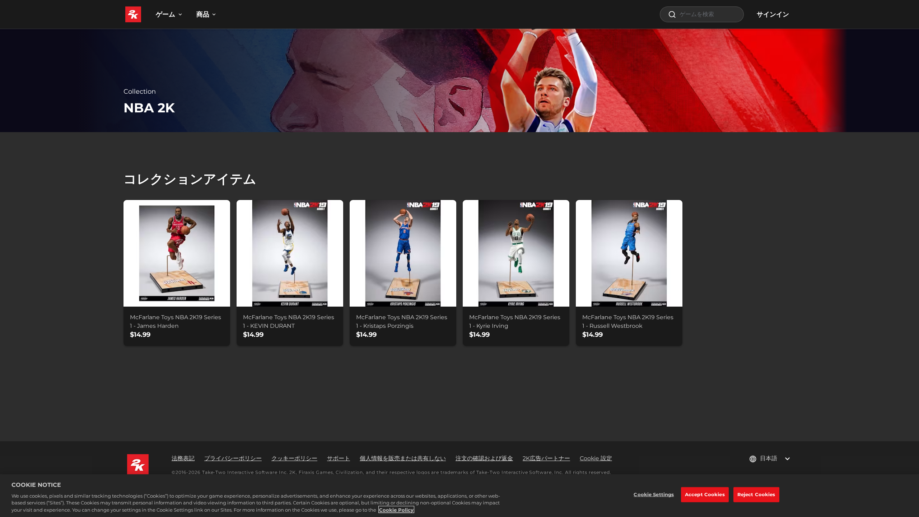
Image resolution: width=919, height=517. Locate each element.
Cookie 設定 (596, 458)
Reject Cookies (756, 494)
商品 (202, 14)
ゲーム (165, 14)
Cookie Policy (396, 509)
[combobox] (702, 14)
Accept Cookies (705, 494)
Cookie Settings (654, 494)
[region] (459, 495)
